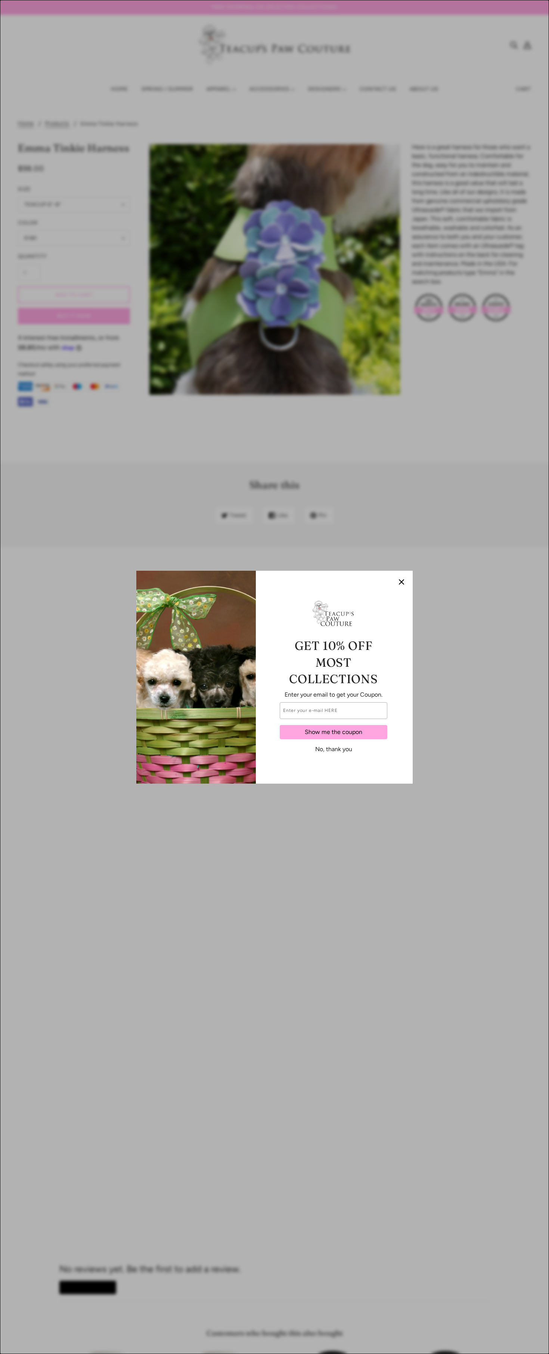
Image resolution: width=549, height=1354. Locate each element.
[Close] (401, 582)
